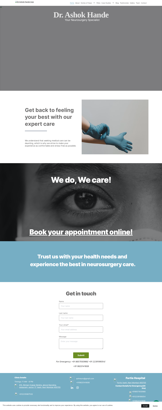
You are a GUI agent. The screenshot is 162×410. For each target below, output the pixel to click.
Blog (117, 3)
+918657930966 (139, 391)
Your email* (64, 325)
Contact (144, 3)
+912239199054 (138, 396)
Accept (145, 406)
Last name (63, 313)
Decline (155, 406)
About (77, 3)
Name (61, 301)
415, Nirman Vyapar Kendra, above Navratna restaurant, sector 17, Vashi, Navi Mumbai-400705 (40, 386)
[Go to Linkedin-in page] (73, 387)
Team (138, 3)
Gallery (132, 3)
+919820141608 (83, 382)
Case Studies (106, 3)
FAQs (98, 3)
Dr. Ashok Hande (81, 14)
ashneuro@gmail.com (85, 378)
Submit (81, 355)
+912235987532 (26, 394)
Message (62, 336)
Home (72, 3)
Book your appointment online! (81, 232)
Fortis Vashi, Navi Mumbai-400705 (131, 383)
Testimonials (124, 3)
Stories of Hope (86, 3)
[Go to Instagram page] (77, 387)
